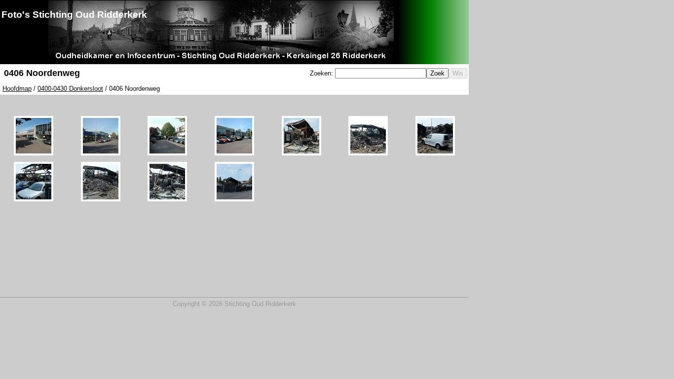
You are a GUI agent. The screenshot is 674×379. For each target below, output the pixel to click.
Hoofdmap (17, 88)
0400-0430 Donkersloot (70, 88)
